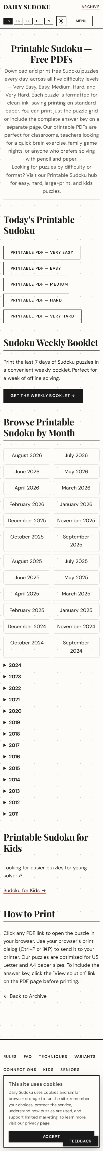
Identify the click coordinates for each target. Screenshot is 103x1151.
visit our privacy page (29, 1123)
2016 (14, 756)
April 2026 (27, 488)
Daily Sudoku (27, 7)
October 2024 (27, 643)
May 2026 (76, 471)
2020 (15, 711)
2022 (15, 688)
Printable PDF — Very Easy (42, 252)
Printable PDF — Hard (36, 300)
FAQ (28, 1056)
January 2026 (76, 504)
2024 (15, 665)
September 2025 (76, 541)
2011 (14, 814)
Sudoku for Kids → (24, 890)
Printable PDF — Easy (36, 268)
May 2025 (76, 577)
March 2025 (76, 594)
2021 (14, 700)
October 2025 (27, 537)
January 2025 (76, 610)
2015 (14, 768)
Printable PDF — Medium (39, 284)
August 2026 (27, 455)
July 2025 (76, 561)
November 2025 (76, 520)
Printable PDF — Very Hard (42, 316)
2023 (15, 676)
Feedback (81, 1141)
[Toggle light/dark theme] (61, 21)
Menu (81, 21)
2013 (14, 791)
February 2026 (26, 504)
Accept (51, 1136)
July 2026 (76, 455)
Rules (10, 1056)
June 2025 (27, 577)
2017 (14, 745)
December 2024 (27, 626)
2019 (14, 722)
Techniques (53, 1056)
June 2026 (27, 471)
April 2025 (27, 594)
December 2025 (27, 520)
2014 (14, 780)
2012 (14, 802)
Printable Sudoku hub (72, 175)
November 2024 (76, 626)
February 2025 (26, 610)
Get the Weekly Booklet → (43, 395)
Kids (48, 1069)
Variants (85, 1056)
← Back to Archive (25, 996)
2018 (14, 734)
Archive (91, 6)
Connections (19, 1069)
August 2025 (27, 561)
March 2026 (76, 488)
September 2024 (76, 647)
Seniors (70, 1069)
